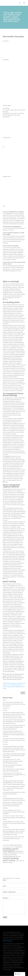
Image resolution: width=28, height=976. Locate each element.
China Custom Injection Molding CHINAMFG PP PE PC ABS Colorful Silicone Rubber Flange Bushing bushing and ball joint (14, 727)
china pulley (18, 856)
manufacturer (6, 708)
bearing (7, 683)
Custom (4, 796)
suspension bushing (7, 862)
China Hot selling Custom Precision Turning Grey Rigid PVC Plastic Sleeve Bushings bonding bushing (14, 823)
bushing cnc (6, 685)
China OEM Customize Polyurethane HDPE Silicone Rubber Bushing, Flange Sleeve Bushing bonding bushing (14, 704)
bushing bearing (21, 683)
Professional (6, 827)
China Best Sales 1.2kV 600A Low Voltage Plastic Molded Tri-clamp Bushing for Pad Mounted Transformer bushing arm (12, 804)
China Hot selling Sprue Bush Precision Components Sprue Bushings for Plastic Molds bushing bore (13, 812)
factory (4, 700)
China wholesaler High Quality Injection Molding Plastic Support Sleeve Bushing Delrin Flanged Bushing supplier (14, 755)
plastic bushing (9, 860)
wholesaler (5, 808)
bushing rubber (19, 851)
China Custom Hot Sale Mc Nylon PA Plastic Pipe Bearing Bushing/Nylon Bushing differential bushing (14, 817)
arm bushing (6, 845)
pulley (17, 860)
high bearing (18, 686)
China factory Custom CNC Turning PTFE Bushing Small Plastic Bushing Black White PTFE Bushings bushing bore (14, 774)
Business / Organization (9, 892)
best (4, 778)
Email (4, 886)
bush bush (12, 846)
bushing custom (10, 849)
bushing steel (21, 853)
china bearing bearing (15, 685)
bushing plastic (9, 851)
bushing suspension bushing (10, 854)
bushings (5, 853)
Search (22, 693)
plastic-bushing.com (7, 940)
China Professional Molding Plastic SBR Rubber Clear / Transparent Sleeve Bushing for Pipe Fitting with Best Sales (14, 788)
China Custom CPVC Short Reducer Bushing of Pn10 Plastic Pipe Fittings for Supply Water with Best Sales (14, 740)
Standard (5, 710)
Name (5, 880)
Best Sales (5, 744)
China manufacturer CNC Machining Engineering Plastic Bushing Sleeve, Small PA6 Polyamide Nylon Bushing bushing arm (14, 721)
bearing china (13, 683)
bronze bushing (6, 847)
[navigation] (19, 974)
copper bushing (11, 686)
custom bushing (10, 858)
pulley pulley (21, 860)
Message (5, 898)
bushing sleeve (12, 853)
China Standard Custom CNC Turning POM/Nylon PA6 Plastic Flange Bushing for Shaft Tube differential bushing (13, 761)
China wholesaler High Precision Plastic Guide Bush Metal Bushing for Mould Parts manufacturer (13, 838)
